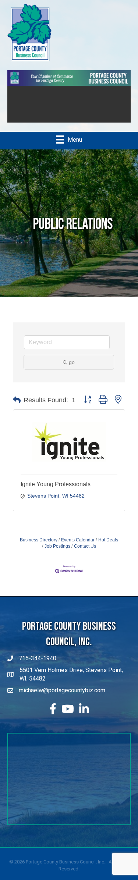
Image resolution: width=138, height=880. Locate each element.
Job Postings (57, 546)
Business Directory (38, 540)
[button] (17, 400)
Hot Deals (108, 540)
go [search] (72, 362)
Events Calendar (78, 540)
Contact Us (85, 546)
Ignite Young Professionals (56, 484)
